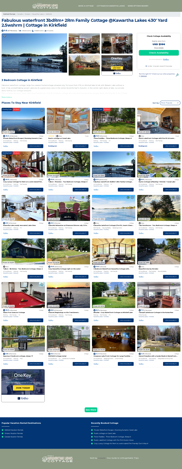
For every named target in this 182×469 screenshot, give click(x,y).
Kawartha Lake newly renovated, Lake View (19, 225)
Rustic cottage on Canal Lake (59, 138)
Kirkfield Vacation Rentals (14, 430)
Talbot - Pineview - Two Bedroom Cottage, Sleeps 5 (67, 182)
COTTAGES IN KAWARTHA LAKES (111, 6)
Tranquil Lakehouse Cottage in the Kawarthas (156, 312)
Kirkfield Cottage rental (57, 356)
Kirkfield (49, 14)
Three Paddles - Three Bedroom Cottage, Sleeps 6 (113, 138)
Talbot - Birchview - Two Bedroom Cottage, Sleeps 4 (23, 269)
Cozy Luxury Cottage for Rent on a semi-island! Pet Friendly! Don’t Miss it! (121, 443)
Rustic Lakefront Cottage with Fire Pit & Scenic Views (113, 440)
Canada (20, 14)
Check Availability (159, 52)
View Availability (35, 146)
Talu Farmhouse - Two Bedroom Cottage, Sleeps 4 (158, 225)
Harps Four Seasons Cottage (14, 312)
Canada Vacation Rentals (14, 437)
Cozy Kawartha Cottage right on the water (64, 269)
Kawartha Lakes (38, 14)
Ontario (27, 14)
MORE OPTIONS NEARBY (138, 6)
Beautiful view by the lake (148, 269)
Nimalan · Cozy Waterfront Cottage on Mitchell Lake (113, 312)
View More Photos (11, 70)
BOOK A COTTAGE (86, 6)
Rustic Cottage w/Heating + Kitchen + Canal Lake (157, 182)
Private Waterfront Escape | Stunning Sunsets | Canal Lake (115, 430)
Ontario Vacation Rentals (14, 433)
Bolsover (61, 186)
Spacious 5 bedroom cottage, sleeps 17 (18, 356)
